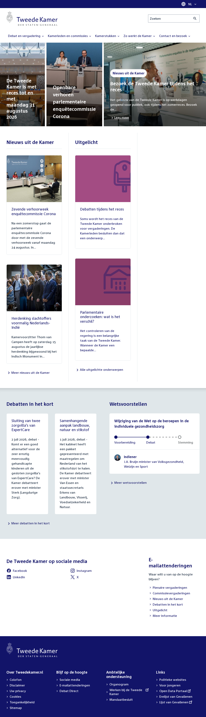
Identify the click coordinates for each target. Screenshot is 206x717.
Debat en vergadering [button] (24, 36)
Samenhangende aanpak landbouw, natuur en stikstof (75, 425)
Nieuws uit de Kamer (166, 599)
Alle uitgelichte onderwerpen (101, 370)
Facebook (16, 571)
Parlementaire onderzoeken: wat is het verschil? (100, 317)
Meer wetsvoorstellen (130, 483)
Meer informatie (165, 616)
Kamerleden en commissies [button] (68, 36)
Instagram (81, 571)
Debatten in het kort (166, 604)
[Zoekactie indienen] (195, 18)
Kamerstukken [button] (106, 36)
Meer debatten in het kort (30, 523)
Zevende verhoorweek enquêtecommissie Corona (33, 211)
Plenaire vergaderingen (168, 588)
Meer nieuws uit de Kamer (30, 373)
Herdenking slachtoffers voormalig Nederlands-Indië (31, 323)
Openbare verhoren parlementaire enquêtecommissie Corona (74, 101)
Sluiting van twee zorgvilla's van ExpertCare (25, 425)
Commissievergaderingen (169, 593)
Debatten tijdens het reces (102, 209)
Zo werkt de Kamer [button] (138, 36)
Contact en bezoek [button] (173, 36)
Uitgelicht (158, 610)
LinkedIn (15, 577)
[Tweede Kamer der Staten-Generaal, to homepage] (32, 18)
